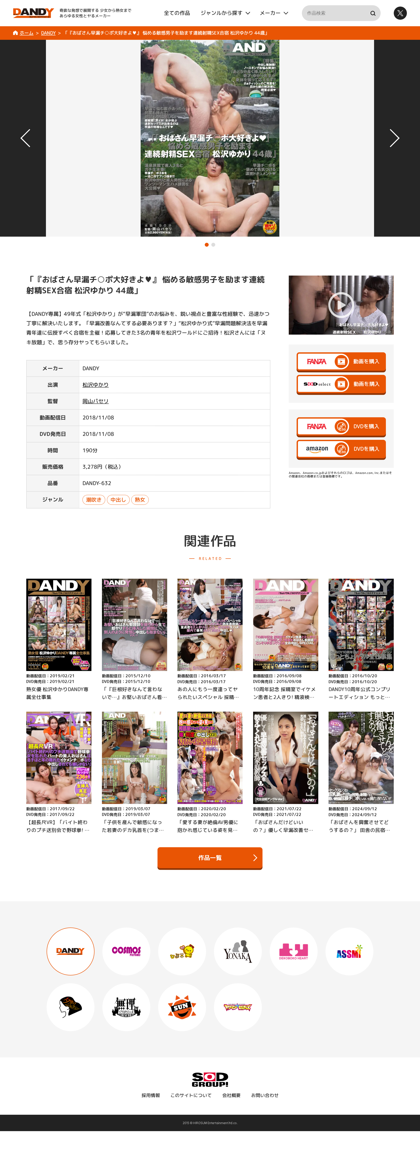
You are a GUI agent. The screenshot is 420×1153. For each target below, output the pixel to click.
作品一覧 (210, 857)
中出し (118, 499)
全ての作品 (177, 13)
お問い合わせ (264, 1095)
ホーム (26, 33)
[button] (207, 245)
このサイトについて (191, 1095)
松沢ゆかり (95, 384)
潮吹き (94, 499)
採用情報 (150, 1095)
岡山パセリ (95, 401)
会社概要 (231, 1095)
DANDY (48, 33)
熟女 (140, 499)
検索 (373, 13)
